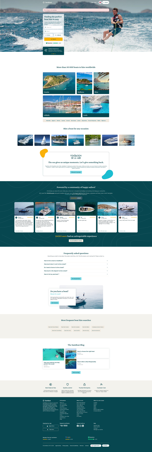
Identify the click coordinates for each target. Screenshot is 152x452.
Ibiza (95, 406)
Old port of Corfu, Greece (83, 231)
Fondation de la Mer (64, 416)
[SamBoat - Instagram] (80, 426)
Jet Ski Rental (80, 409)
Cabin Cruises (80, 413)
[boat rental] (47, 2)
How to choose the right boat (86, 351)
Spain (95, 405)
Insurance (62, 406)
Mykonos (104, 120)
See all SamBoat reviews (76, 240)
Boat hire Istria (68, 330)
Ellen (46, 365)
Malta (98, 120)
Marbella (48, 120)
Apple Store (51, 426)
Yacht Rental (80, 405)
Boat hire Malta (86, 327)
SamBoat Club (63, 412)
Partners (82, 445)
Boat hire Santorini (96, 330)
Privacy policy (65, 445)
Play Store (51, 429)
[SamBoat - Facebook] (78, 426)
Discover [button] (94, 2)
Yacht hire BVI (77, 330)
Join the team (63, 404)
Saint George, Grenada (61, 231)
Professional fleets (64, 409)
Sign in (106, 2)
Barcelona (73, 120)
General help (97, 425)
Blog (61, 419)
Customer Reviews (64, 413)
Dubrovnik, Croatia (19, 231)
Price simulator (63, 408)
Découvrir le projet (76, 172)
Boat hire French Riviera (53, 327)
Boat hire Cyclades (75, 327)
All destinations (97, 410)
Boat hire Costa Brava (56, 330)
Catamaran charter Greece (97, 327)
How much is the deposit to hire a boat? (55, 271)
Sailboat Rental (80, 406)
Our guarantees (63, 405)
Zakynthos (84, 120)
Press (61, 415)
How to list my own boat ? (51, 274)
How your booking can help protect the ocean (51, 363)
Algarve (53, 120)
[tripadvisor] (91, 437)
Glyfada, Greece (39, 231)
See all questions (76, 278)
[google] (67, 437)
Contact (95, 428)
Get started (55, 302)
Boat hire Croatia (65, 327)
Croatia (95, 402)
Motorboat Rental (81, 402)
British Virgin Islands (98, 409)
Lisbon (78, 120)
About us (62, 402)
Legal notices (58, 445)
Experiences (62, 417)
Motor (48, 35)
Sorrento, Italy (122, 231)
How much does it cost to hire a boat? (55, 264)
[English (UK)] (100, 2)
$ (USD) (105, 445)
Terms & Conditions (74, 445)
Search (54, 39)
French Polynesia (92, 120)
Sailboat (59, 35)
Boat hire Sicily (86, 330)
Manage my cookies (98, 429)
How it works (97, 426)
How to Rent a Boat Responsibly (86, 361)
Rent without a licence (82, 412)
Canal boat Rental (81, 410)
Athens (58, 120)
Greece (68, 120)
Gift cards (62, 410)
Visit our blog (76, 372)
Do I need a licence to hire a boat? (54, 267)
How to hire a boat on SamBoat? (53, 260)
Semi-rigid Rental (81, 404)
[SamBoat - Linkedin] (83, 426)
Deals (78, 415)
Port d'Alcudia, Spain (102, 231)
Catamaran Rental (81, 408)
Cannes (63, 120)
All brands (79, 416)
